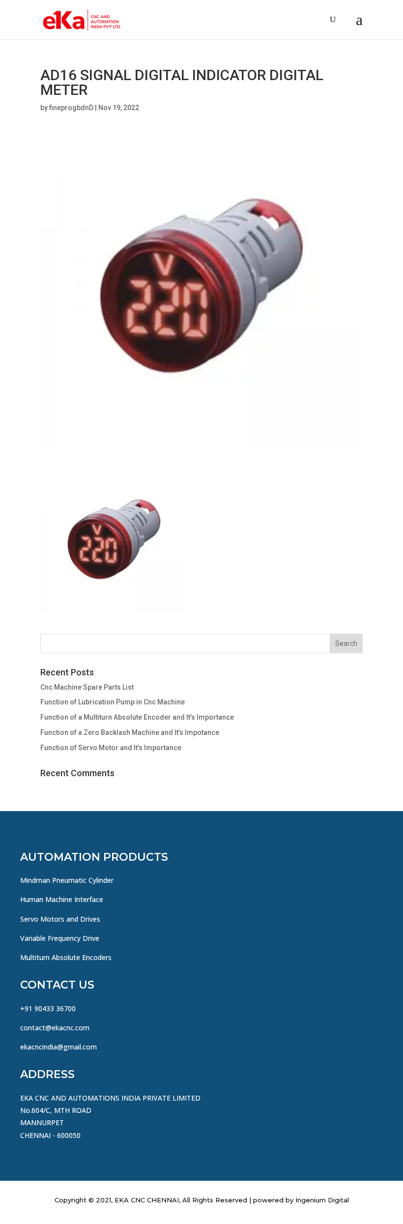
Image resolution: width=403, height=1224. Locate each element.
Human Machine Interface (61, 899)
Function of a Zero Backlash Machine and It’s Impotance (129, 732)
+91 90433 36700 (48, 1008)
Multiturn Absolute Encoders (66, 957)
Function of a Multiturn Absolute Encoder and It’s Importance (137, 717)
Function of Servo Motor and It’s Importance (110, 748)
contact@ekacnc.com (54, 1027)
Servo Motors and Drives (60, 919)
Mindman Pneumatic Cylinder (67, 880)
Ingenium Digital (322, 1200)
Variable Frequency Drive (59, 938)
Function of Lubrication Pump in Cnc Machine (112, 702)
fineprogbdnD (71, 108)
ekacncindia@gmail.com (58, 1046)
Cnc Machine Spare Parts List (87, 687)
